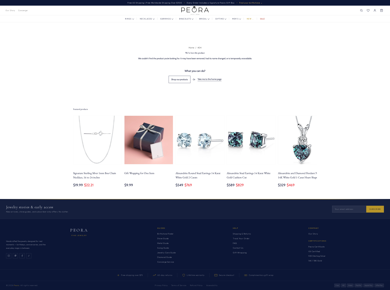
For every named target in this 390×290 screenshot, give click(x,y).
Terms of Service (178, 285)
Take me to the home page (210, 79)
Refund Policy (196, 285)
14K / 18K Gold (315, 260)
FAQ (235, 243)
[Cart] (381, 10)
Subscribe (375, 209)
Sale (262, 19)
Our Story (10, 10)
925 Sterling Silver (317, 256)
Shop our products (179, 79)
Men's (235, 19)
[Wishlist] (368, 10)
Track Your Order (241, 238)
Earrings (165, 19)
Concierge (23, 10)
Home (191, 48)
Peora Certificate (316, 246)
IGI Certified (314, 251)
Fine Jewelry (79, 235)
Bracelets (185, 19)
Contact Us (238, 248)
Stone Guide (163, 238)
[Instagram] (8, 255)
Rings (128, 19)
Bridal (203, 19)
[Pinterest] (15, 255)
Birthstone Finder (165, 233)
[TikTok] (28, 255)
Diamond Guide (164, 257)
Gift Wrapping (240, 252)
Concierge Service (165, 262)
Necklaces (146, 19)
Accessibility (211, 285)
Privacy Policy (161, 285)
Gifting (219, 19)
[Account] (375, 10)
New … (250, 19)
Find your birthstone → (251, 3)
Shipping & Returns (242, 233)
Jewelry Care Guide (166, 252)
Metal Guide (163, 243)
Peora (79, 230)
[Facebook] (22, 255)
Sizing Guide (163, 248)
